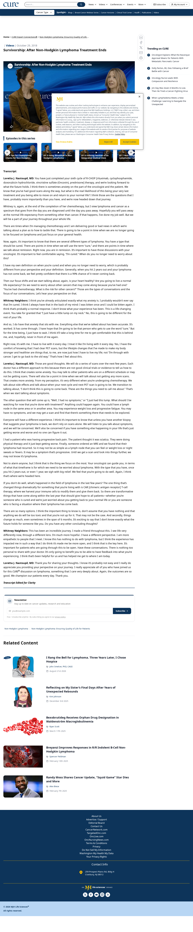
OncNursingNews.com (96, 839)
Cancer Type (42, 12)
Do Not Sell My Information (96, 849)
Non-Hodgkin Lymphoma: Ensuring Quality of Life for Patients (61, 628)
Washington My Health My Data (96, 853)
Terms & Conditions (96, 843)
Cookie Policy (120, 134)
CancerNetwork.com (96, 829)
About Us (96, 816)
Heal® (136, 12)
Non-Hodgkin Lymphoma (16, 628)
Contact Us (96, 826)
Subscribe (120, 611)
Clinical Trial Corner (124, 12)
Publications (146, 12)
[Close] (139, 96)
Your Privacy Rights (96, 856)
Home (6, 37)
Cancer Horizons (107, 12)
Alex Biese (54, 786)
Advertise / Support (96, 819)
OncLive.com (96, 836)
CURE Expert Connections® (24, 37)
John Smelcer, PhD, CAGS (61, 666)
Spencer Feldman (57, 756)
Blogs (70, 12)
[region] (97, 121)
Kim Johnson (55, 696)
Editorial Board (97, 822)
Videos (156, 12)
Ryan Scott (54, 726)
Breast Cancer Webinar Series (87, 12)
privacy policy (60, 617)
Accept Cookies (129, 142)
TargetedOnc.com (96, 833)
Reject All (108, 142)
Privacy (96, 846)
